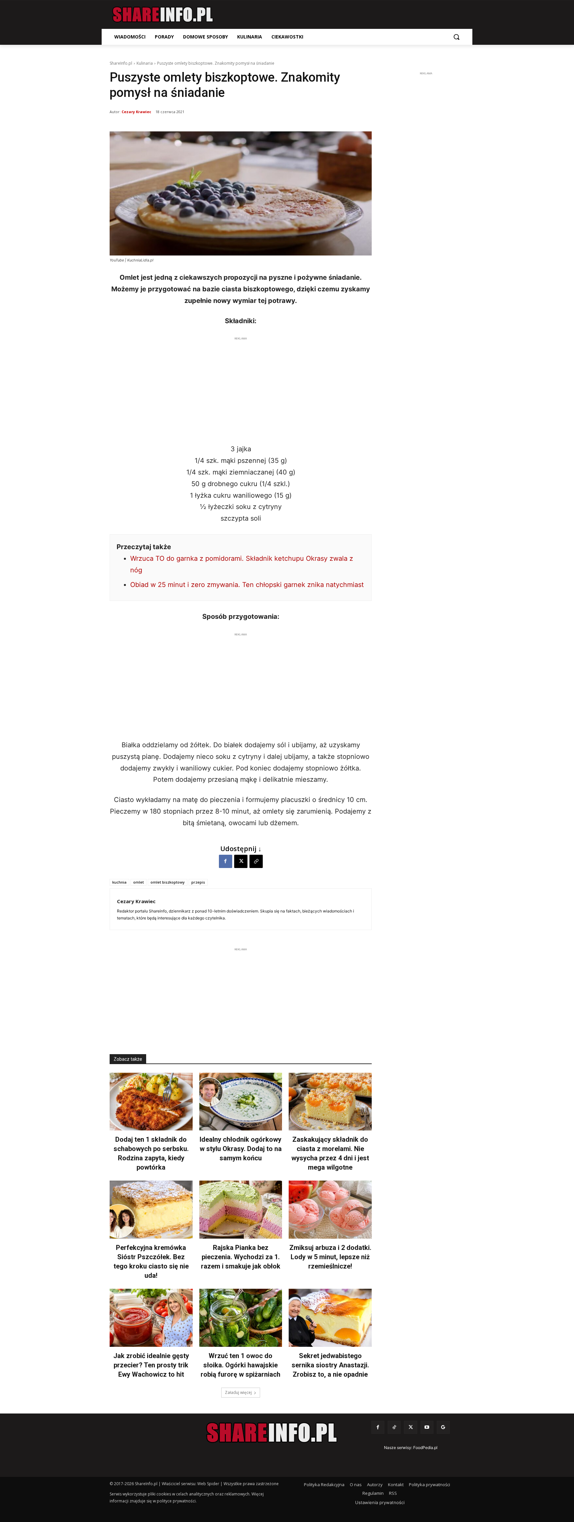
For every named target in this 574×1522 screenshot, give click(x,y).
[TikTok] (394, 1427)
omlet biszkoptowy (167, 882)
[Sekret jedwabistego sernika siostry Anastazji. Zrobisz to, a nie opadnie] (330, 1318)
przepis (198, 882)
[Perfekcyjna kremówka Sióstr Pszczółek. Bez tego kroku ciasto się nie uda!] (151, 1210)
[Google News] (443, 1427)
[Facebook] (225, 861)
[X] (240, 861)
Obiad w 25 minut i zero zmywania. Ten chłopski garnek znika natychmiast (247, 585)
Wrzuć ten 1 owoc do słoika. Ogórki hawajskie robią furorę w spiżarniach (240, 1365)
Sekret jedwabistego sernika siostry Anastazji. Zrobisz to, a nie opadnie (330, 1365)
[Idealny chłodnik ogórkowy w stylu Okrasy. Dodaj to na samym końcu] (240, 1102)
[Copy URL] (256, 861)
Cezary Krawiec (136, 111)
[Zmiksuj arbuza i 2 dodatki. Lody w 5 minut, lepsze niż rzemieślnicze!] (330, 1210)
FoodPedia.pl (425, 1447)
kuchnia (119, 882)
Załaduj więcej (238, 1392)
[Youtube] (427, 1427)
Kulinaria (145, 63)
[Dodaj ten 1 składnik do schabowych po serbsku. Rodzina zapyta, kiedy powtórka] (151, 1102)
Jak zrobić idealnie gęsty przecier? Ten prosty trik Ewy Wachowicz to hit (151, 1365)
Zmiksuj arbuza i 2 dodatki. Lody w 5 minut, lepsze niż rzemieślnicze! (330, 1257)
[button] (456, 37)
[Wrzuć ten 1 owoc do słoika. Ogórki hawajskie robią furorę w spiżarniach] (240, 1318)
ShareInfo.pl (121, 63)
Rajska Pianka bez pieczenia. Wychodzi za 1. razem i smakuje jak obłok (240, 1257)
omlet (138, 882)
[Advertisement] (241, 388)
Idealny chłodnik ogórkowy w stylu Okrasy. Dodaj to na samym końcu (241, 1148)
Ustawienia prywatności (380, 1502)
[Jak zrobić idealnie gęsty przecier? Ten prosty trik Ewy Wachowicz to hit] (151, 1318)
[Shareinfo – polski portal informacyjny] (163, 14)
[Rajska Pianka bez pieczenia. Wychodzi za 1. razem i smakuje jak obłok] (240, 1210)
